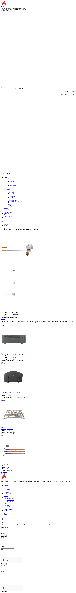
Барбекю (9, 178)
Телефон (3, 546)
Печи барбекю (7, 202)
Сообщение (3, 549)
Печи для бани (13, 200)
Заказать (3, 319)
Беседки (9, 184)
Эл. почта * (3, 543)
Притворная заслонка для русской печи (11, 392)
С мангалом (10, 205)
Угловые (12, 193)
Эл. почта (3, 571)
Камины (9, 189)
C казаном (12, 180)
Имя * (2, 530)
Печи (8, 198)
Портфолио (6, 213)
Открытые (12, 196)
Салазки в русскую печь (7, 429)
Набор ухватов (4, 465)
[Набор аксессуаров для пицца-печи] (17, 265)
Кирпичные (13, 186)
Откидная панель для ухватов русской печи (12, 354)
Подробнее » (4, 362)
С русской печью (11, 206)
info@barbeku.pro (5, 514)
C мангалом (13, 181)
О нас (5, 217)
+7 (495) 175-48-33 (5, 10)
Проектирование (8, 216)
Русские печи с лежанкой (16, 201)
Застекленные (13, 188)
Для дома (12, 192)
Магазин (6, 214)
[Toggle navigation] (1, 172)
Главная (6, 224)
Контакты (6, 218)
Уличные (12, 197)
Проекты (6, 177)
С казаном (9, 204)
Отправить (3, 536)
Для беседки (13, 190)
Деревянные (13, 185)
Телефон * (3, 533)
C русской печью (14, 182)
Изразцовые (13, 194)
